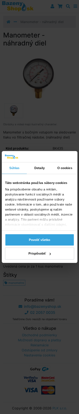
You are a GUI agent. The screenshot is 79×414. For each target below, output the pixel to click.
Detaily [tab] (39, 168)
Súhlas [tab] (14, 168)
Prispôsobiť (37, 253)
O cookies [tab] (64, 168)
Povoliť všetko (39, 240)
